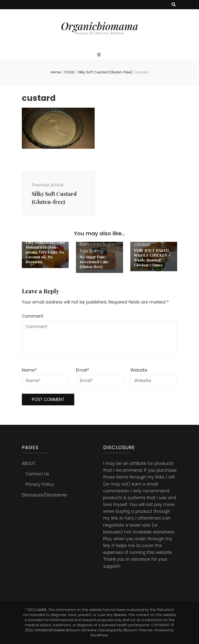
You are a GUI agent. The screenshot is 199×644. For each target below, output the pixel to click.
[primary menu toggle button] (99, 54)
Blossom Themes (138, 630)
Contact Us (37, 474)
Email (82, 370)
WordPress (99, 635)
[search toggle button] (174, 4)
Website (138, 370)
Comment (32, 316)
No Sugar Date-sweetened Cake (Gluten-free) (94, 261)
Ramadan (90, 244)
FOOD (70, 72)
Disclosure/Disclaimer (44, 495)
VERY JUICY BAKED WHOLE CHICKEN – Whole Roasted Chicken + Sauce (152, 257)
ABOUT (28, 463)
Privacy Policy (39, 484)
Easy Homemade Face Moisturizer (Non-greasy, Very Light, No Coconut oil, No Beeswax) (45, 252)
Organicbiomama (99, 26)
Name (29, 370)
